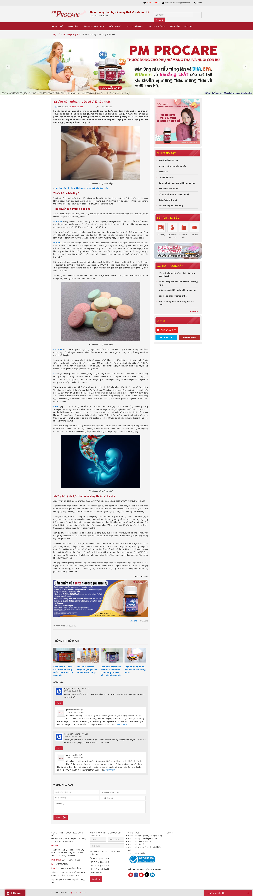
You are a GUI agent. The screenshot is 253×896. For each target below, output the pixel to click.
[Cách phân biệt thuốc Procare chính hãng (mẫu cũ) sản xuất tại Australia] (64, 664)
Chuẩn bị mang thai (100, 858)
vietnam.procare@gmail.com (178, 2)
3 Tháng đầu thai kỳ (100, 862)
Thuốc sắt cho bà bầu (169, 188)
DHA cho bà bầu (166, 177)
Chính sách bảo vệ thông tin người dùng (145, 835)
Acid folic (163, 171)
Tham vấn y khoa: (70, 107)
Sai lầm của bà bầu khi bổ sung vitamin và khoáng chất (82, 188)
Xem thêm (193, 311)
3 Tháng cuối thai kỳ (100, 869)
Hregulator (166, 337)
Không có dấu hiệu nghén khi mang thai (177, 290)
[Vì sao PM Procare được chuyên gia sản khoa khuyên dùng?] (88, 664)
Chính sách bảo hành (137, 844)
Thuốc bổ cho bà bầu (168, 160)
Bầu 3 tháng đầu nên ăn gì (171, 205)
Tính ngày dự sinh (161, 236)
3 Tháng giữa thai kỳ (100, 865)
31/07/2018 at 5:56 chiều (75, 712)
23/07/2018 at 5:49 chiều (75, 758)
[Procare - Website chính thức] (68, 14)
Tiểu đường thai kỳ (168, 200)
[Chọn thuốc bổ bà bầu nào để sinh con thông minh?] (135, 664)
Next (245, 66)
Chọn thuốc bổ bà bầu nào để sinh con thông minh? (135, 669)
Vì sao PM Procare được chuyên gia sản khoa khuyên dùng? (87, 669)
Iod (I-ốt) (57, 349)
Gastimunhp (189, 337)
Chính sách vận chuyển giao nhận (142, 838)
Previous (7, 66)
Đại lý (199, 2)
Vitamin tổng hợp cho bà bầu (172, 166)
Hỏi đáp (195, 234)
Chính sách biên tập (136, 853)
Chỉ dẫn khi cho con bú (172, 236)
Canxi (56, 406)
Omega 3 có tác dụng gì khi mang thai (177, 183)
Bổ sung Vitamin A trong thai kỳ (174, 194)
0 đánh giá (71, 626)
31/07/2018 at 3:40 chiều (73, 691)
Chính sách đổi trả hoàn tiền (140, 841)
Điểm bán (16, 893)
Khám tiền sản (183, 236)
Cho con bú (97, 872)
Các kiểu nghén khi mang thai (173, 296)
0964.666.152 (152, 2)
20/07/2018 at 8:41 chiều (73, 736)
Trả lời (59, 703)
